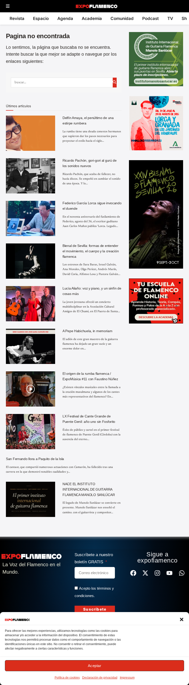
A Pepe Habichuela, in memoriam (87, 331)
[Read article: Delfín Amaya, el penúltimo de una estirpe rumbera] (30, 133)
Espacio (41, 18)
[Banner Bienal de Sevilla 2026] (156, 214)
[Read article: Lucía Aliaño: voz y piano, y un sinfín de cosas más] (30, 303)
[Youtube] (169, 573)
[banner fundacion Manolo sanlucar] (156, 58)
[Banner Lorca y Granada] (156, 122)
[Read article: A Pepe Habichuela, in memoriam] (30, 346)
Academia (92, 18)
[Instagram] (157, 573)
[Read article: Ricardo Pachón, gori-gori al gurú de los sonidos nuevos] (30, 175)
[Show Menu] (8, 6)
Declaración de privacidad (99, 677)
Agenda (65, 18)
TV (170, 18)
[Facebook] (133, 573)
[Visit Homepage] (96, 6)
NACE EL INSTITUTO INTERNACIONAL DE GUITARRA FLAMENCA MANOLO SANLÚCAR (89, 489)
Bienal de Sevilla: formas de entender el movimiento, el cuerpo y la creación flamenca (91, 251)
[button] (181, 619)
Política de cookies (67, 677)
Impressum (127, 677)
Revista (17, 18)
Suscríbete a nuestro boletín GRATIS (94, 558)
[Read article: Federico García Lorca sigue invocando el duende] (30, 218)
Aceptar (94, 666)
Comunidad (122, 18)
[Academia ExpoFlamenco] (156, 300)
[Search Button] (115, 82)
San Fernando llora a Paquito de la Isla (35, 459)
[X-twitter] (145, 573)
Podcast (150, 18)
